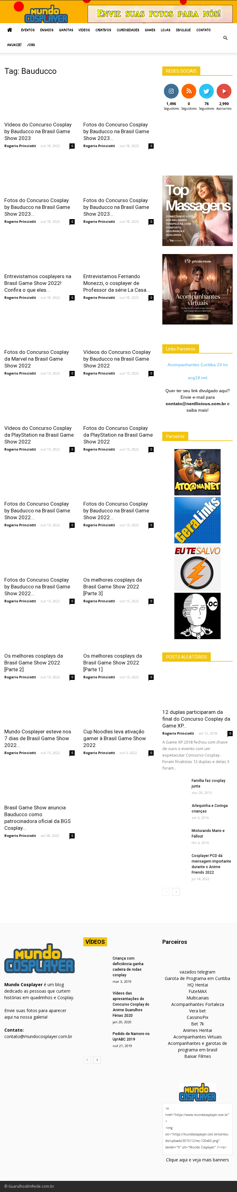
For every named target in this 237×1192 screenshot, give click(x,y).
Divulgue (183, 30)
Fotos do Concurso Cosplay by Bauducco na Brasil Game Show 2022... (37, 510)
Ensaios (46, 30)
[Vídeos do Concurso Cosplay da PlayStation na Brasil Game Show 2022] (39, 403)
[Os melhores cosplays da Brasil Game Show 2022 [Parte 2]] (39, 630)
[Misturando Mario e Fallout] (174, 836)
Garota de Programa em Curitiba (197, 978)
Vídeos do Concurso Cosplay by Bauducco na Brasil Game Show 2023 (38, 131)
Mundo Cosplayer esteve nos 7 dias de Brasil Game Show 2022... (37, 738)
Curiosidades (128, 30)
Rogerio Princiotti (20, 145)
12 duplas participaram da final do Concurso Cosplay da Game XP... (196, 719)
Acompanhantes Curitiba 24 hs (198, 364)
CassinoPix (197, 1017)
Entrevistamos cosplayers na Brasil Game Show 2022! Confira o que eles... (37, 283)
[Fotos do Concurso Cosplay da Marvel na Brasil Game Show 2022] (39, 327)
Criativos (103, 30)
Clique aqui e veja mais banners (197, 1160)
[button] (225, 38)
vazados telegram (197, 972)
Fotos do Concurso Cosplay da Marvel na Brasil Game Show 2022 (36, 359)
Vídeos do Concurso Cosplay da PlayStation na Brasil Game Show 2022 (39, 435)
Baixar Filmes (197, 1056)
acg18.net (197, 377)
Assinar (224, 86)
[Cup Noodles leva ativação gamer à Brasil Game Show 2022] (118, 706)
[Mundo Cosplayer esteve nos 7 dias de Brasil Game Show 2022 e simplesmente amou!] (39, 706)
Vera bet (197, 1011)
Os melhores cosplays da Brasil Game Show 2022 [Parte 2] (33, 662)
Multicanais (197, 998)
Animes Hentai (197, 1030)
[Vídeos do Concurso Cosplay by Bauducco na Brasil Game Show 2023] (39, 99)
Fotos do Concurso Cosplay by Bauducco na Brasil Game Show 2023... (116, 131)
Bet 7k (197, 1024)
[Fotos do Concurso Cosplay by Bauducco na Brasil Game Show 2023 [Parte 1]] (118, 175)
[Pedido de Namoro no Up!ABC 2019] (95, 1039)
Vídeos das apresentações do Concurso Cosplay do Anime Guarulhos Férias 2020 (131, 1004)
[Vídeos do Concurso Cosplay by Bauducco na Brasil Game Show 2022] (118, 327)
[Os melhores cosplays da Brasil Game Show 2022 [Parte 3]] (118, 554)
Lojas (165, 30)
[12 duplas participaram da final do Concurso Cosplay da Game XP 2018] (197, 687)
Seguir (171, 86)
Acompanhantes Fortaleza (197, 1004)
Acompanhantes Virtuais (197, 1037)
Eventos (28, 30)
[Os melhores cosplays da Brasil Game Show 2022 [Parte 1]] (118, 630)
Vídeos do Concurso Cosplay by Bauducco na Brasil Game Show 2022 (117, 359)
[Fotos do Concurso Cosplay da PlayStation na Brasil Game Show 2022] (118, 403)
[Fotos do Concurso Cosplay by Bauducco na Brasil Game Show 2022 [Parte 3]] (39, 479)
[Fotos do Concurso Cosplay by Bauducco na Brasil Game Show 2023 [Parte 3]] (118, 99)
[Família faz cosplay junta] (174, 786)
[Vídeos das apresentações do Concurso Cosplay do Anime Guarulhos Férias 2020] (95, 999)
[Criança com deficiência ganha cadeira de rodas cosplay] (95, 964)
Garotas (66, 30)
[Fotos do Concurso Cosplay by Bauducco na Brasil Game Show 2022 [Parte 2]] (118, 479)
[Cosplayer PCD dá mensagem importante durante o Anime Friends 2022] (174, 861)
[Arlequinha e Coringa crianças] (174, 811)
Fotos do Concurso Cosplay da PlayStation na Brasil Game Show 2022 (118, 435)
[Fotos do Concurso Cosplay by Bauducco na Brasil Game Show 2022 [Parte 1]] (39, 554)
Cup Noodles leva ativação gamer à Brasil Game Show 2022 (114, 738)
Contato (203, 30)
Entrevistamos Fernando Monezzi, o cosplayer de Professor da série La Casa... (116, 283)
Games (150, 30)
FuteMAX (198, 991)
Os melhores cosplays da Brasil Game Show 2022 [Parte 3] (112, 586)
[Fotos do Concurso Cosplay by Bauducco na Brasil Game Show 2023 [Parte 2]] (39, 175)
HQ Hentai (197, 985)
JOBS (31, 45)
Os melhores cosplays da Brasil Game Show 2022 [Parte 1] (112, 662)
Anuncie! (14, 45)
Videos (84, 30)
